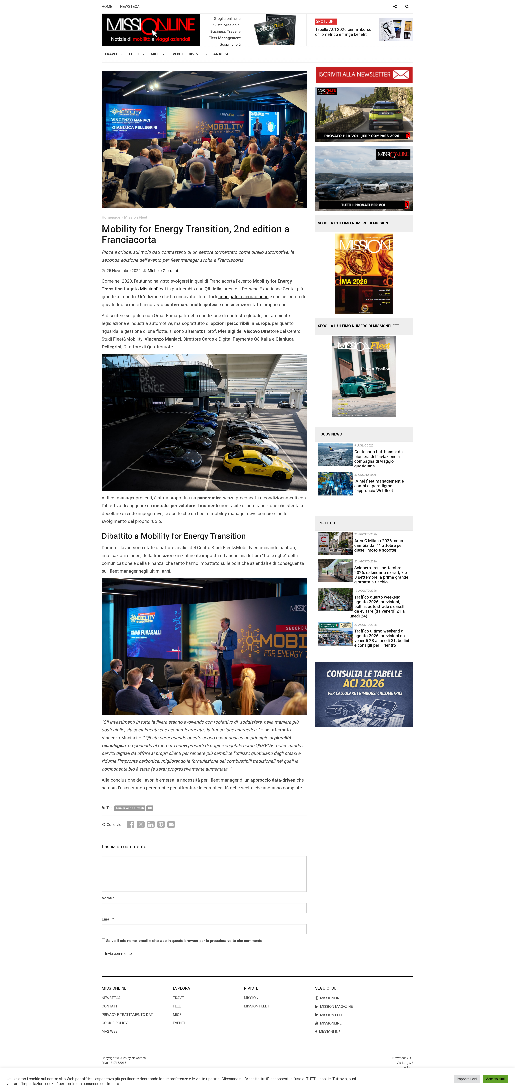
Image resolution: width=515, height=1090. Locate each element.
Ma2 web (110, 1031)
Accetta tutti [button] (495, 1079)
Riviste (196, 54)
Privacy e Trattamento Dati (128, 1014)
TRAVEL (111, 54)
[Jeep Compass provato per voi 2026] (364, 114)
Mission (251, 998)
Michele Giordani (163, 271)
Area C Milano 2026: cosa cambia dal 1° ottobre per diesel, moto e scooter (378, 545)
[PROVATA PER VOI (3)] (364, 178)
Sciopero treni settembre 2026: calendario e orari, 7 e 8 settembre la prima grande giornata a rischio (381, 575)
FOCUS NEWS (330, 434)
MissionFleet (153, 289)
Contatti (110, 1006)
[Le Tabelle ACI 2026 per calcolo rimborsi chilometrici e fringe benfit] (364, 694)
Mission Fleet (135, 217)
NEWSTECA (129, 6)
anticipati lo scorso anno (243, 296)
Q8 (150, 808)
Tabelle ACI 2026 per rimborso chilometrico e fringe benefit (343, 31)
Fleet (178, 1006)
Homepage (111, 217)
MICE (155, 54)
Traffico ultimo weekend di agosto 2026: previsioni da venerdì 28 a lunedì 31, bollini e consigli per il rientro (381, 638)
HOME (107, 6)
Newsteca (111, 998)
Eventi (176, 54)
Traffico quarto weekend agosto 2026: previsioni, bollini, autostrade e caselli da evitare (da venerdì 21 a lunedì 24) (376, 606)
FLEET (134, 54)
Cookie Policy (115, 1023)
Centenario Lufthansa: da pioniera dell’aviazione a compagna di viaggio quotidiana (378, 459)
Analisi (220, 54)
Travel (179, 998)
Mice (177, 1014)
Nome (107, 898)
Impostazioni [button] (467, 1079)
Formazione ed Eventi (130, 808)
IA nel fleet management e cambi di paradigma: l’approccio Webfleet (379, 486)
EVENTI (179, 1023)
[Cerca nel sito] (407, 6)
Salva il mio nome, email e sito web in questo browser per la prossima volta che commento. (184, 941)
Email (106, 919)
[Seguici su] (395, 6)
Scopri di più (230, 44)
